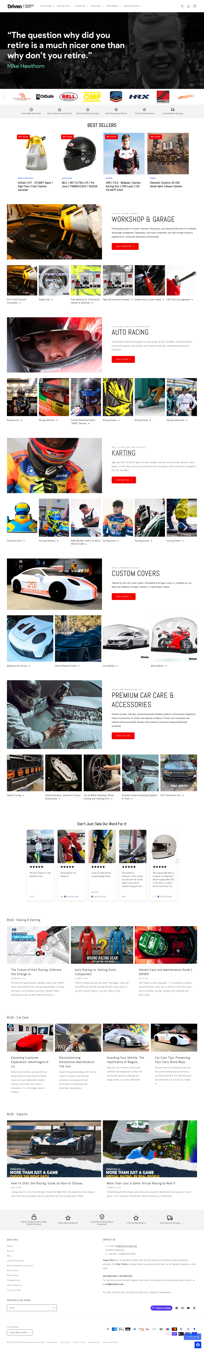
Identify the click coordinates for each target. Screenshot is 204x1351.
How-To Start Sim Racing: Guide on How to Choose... (48, 1183)
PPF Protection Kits (170, 795)
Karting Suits (109, 540)
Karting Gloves (142, 540)
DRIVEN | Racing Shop (21, 1342)
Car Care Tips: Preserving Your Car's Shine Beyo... (172, 1059)
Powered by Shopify (37, 1342)
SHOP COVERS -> (123, 596)
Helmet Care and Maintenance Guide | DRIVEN (165, 972)
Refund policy (52, 1342)
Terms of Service (14, 1285)
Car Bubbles (109, 665)
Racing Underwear (176, 420)
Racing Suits (13, 420)
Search (10, 1246)
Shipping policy (94, 1342)
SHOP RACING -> (123, 359)
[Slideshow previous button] (27, 859)
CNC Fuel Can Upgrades (178, 299)
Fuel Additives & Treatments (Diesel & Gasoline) (85, 301)
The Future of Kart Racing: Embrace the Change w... (36, 972)
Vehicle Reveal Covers (66, 665)
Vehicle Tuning (14, 795)
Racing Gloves (110, 420)
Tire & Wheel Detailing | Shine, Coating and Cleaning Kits (99, 797)
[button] (47, 6)
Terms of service (79, 1342)
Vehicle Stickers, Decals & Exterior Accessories (63, 797)
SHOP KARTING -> (124, 480)
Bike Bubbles (157, 665)
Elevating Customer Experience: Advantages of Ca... (30, 1061)
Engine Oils (44, 299)
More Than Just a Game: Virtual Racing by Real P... (142, 1183)
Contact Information (15, 1260)
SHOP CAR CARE (123, 735)
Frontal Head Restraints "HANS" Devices (83, 421)
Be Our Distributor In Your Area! (20, 1265)
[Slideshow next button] (177, 859)
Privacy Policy (12, 1270)
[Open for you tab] (198, 1345)
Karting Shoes (174, 540)
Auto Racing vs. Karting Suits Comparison (95, 972)
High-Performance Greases (116, 299)
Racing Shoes (141, 420)
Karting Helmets (47, 540)
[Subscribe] (54, 1307)
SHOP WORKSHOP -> (125, 246)
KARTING (124, 452)
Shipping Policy (13, 1280)
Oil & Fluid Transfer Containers (17, 301)
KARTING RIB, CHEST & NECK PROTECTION (85, 542)
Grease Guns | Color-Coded (148, 299)
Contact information (110, 1342)
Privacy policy (65, 1342)
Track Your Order (14, 1290)
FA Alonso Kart (14, 540)
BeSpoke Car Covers (17, 665)
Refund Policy (12, 1275)
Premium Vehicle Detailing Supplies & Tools (139, 797)
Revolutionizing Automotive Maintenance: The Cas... (77, 1061)
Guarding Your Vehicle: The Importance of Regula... (125, 1059)
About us (10, 1250)
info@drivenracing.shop (126, 1245)
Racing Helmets (47, 420)
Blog (9, 1255)
